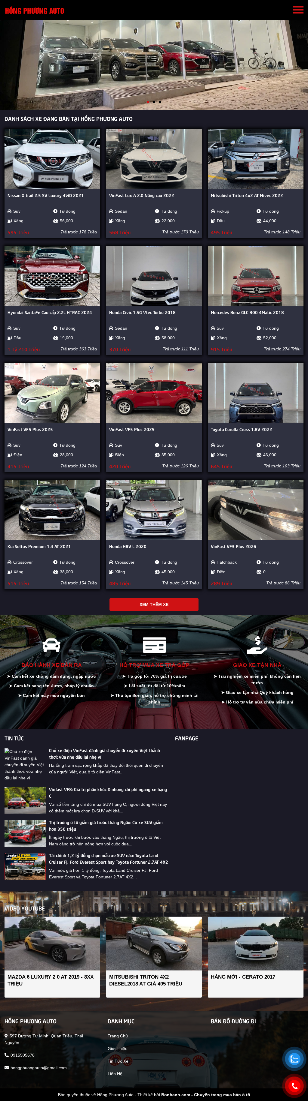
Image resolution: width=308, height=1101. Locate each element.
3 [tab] (160, 102)
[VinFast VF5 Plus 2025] (52, 393)
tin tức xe (118, 1061)
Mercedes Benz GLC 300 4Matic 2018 (247, 312)
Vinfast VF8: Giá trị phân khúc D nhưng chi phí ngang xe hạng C (108, 792)
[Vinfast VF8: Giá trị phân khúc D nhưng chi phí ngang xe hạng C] (25, 800)
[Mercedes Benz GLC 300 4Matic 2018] (255, 276)
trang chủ (118, 1036)
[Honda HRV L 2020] (154, 510)
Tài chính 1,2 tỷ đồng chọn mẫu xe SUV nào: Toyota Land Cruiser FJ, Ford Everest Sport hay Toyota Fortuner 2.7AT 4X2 (108, 858)
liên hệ (115, 1073)
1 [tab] (148, 102)
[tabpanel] (154, 65)
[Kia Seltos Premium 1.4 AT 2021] (52, 510)
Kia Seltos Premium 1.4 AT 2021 (39, 546)
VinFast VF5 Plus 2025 (30, 429)
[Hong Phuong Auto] (35, 10)
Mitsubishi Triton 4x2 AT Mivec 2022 (247, 195)
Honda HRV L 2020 (127, 546)
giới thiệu (118, 1048)
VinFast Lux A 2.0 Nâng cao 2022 (141, 195)
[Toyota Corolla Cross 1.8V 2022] (255, 393)
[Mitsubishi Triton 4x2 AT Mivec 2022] (255, 159)
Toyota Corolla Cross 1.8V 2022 (241, 429)
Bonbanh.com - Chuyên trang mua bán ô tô (205, 1094)
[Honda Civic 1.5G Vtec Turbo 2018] (154, 276)
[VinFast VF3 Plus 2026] (255, 510)
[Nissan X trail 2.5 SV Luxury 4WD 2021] (52, 159)
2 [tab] (154, 102)
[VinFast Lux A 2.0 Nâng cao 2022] (154, 159)
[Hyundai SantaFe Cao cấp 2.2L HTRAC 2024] (52, 276)
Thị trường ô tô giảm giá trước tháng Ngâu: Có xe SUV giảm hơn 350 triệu (106, 825)
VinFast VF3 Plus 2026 (233, 546)
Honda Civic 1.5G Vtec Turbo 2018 (142, 312)
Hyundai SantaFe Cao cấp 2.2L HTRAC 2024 (50, 312)
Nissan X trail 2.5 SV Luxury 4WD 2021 (46, 195)
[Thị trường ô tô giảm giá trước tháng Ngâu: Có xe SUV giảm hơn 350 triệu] (25, 833)
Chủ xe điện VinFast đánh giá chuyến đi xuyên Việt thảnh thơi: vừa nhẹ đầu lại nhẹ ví (104, 753)
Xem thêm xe (154, 604)
